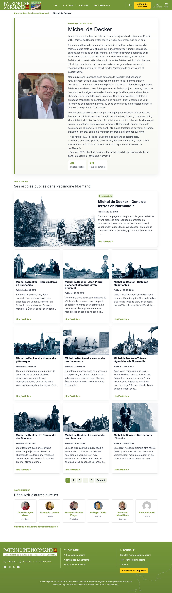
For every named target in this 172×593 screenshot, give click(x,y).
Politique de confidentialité (120, 581)
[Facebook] (4, 567)
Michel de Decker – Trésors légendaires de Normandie (130, 360)
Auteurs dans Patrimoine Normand (31, 13)
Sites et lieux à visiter (75, 564)
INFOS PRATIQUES (102, 5)
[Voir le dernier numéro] (36, 5)
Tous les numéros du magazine (135, 555)
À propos (27, 561)
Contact (11, 561)
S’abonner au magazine (134, 570)
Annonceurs (45, 561)
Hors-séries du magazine (132, 559)
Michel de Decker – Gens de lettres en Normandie (122, 203)
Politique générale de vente (52, 581)
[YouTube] (18, 567)
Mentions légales (97, 581)
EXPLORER (68, 5)
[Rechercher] (130, 5)
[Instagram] (9, 567)
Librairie (124, 564)
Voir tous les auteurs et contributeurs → (36, 526)
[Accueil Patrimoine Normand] (30, 550)
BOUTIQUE (83, 5)
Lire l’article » (105, 241)
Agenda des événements (76, 559)
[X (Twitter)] (13, 567)
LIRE (55, 5)
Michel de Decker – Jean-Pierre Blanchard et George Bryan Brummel (83, 285)
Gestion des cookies (77, 581)
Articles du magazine (74, 555)
